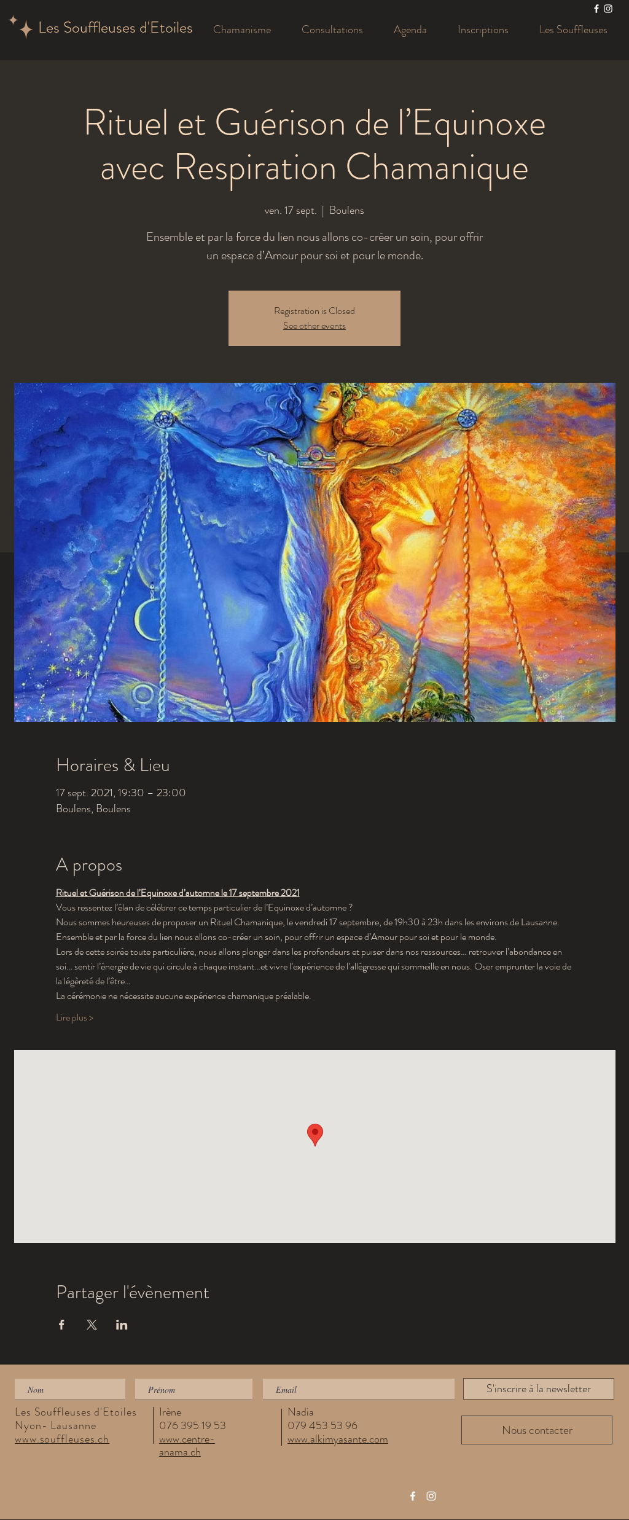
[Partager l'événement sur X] (92, 1325)
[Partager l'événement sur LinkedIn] (122, 1325)
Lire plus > (74, 1017)
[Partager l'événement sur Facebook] (62, 1325)
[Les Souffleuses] (596, 8)
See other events (314, 325)
